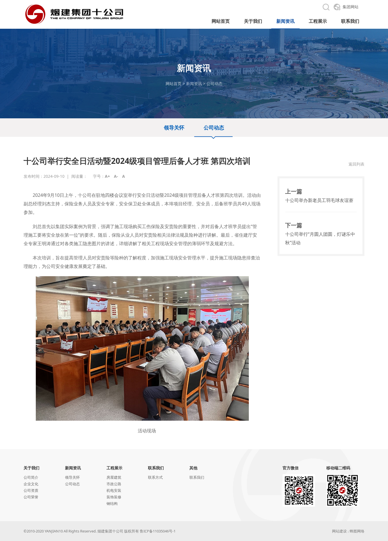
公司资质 (31, 490)
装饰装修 (114, 496)
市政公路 (114, 483)
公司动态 (214, 83)
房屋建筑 (114, 477)
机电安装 (114, 490)
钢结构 (112, 503)
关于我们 (31, 467)
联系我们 (156, 467)
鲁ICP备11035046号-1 (158, 531)
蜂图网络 (357, 531)
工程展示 (114, 467)
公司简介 (31, 477)
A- (116, 176)
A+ (107, 176)
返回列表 (356, 164)
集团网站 (350, 6)
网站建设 (339, 531)
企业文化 (31, 483)
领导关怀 (174, 127)
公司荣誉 (31, 496)
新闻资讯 (194, 83)
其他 (193, 467)
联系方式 (155, 477)
